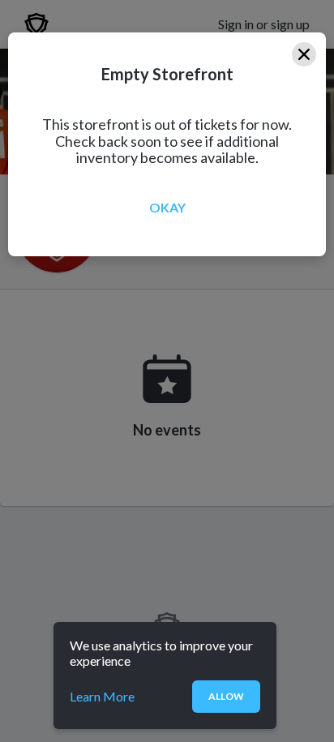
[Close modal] (304, 54)
